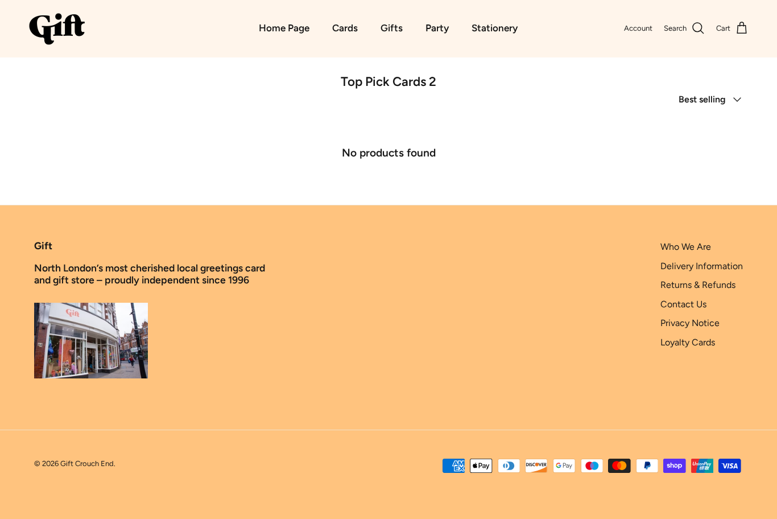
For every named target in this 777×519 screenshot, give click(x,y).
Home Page (284, 28)
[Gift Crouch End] (56, 28)
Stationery (495, 28)
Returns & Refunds (697, 284)
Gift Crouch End (87, 463)
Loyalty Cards (687, 342)
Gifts (392, 28)
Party (437, 28)
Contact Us (683, 304)
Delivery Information (701, 266)
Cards (345, 28)
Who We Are (685, 246)
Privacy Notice (690, 323)
